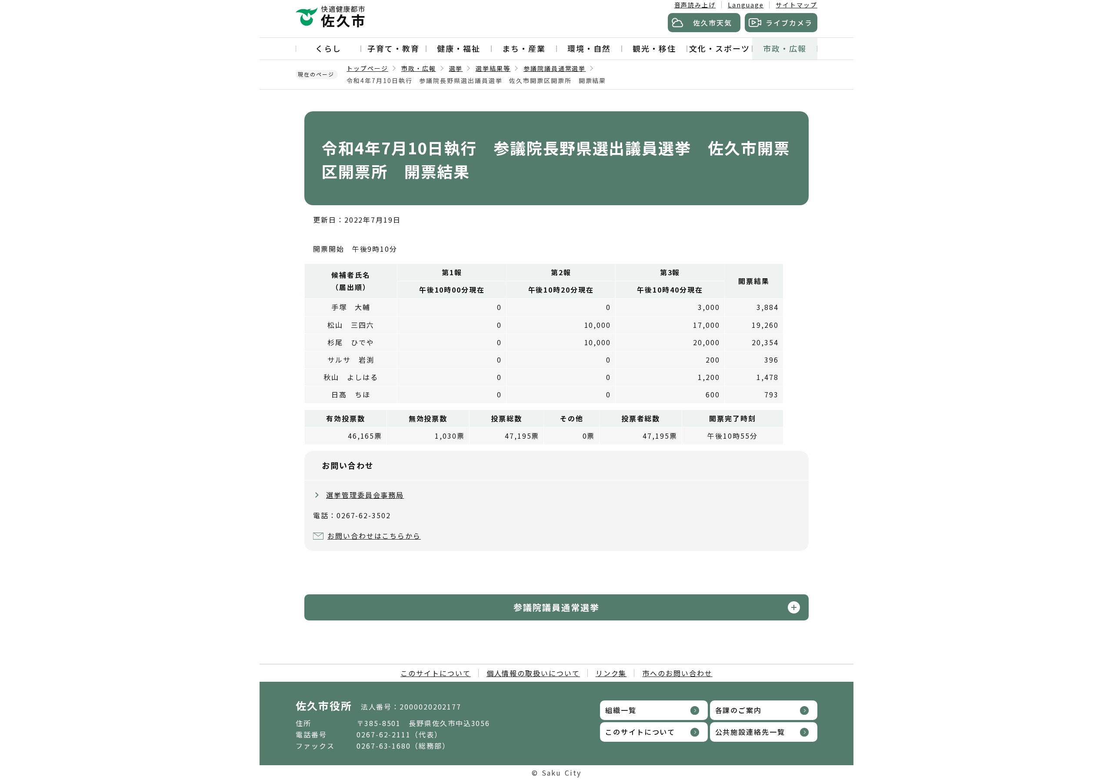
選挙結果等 (493, 68)
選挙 (456, 68)
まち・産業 (524, 48)
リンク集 (611, 673)
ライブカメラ (789, 22)
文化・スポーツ (719, 48)
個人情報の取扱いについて (533, 673)
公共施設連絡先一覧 (750, 732)
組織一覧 (620, 710)
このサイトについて (435, 673)
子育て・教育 (393, 48)
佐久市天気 (712, 22)
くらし (328, 48)
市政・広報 (784, 48)
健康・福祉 (458, 48)
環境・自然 (589, 48)
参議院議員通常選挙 (554, 68)
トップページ (367, 68)
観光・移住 (654, 48)
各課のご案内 (738, 710)
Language (745, 4)
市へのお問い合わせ (677, 673)
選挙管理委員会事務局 (365, 495)
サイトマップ (796, 4)
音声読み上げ (695, 4)
